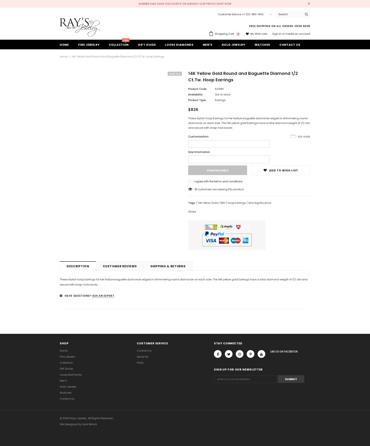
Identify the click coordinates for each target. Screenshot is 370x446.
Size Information (199, 152)
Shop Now (223, 4)
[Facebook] (218, 354)
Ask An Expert (103, 296)
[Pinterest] (250, 354)
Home (63, 56)
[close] (309, 4)
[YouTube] (261, 354)
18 (195, 189)
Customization (198, 136)
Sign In (277, 34)
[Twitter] (229, 354)
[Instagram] (239, 354)
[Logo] (80, 27)
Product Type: (197, 100)
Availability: (195, 94)
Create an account (297, 34)
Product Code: (197, 89)
